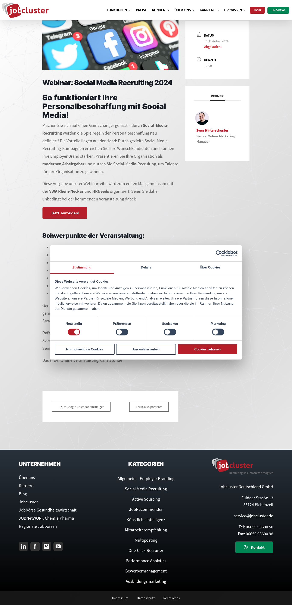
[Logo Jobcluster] (25, 4)
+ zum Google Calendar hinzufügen (81, 407)
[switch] (122, 332)
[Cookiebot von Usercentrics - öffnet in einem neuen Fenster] (218, 253)
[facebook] (35, 546)
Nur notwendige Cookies (84, 349)
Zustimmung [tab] (81, 267)
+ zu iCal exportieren (149, 407)
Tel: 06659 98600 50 (256, 526)
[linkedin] (23, 546)
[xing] (46, 546)
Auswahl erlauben (146, 349)
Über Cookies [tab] (210, 267)
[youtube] (58, 546)
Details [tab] (146, 267)
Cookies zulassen (207, 349)
